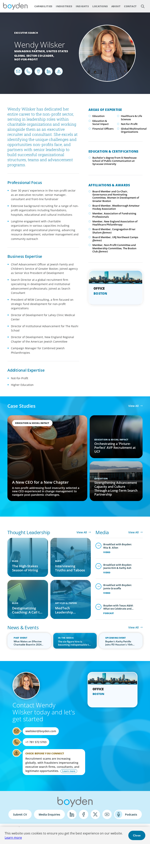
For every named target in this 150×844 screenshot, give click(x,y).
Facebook (83, 814)
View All (133, 406)
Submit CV (20, 814)
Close (137, 835)
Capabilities (43, 6)
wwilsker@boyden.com (40, 731)
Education (98, 116)
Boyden (15, 6)
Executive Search (26, 32)
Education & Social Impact (100, 122)
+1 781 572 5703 (35, 742)
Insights (82, 6)
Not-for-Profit (26, 59)
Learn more (13, 837)
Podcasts (131, 814)
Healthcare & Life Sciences (131, 117)
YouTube (107, 814)
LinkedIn (72, 814)
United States (57, 51)
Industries (64, 6)
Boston (100, 293)
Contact (130, 6)
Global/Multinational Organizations (134, 130)
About (116, 6)
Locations (100, 6)
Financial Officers (102, 128)
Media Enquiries (49, 814)
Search (142, 6)
